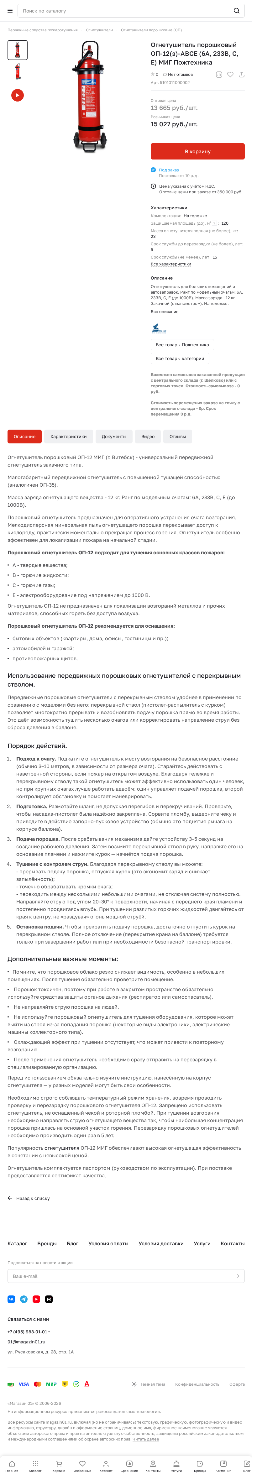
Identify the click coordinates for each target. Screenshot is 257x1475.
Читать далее (146, 1438)
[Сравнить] (219, 74)
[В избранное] (230, 74)
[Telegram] (24, 1299)
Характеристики (68, 436)
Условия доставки (161, 1243)
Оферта (237, 1384)
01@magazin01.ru (26, 1341)
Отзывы (178, 436)
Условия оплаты (108, 1243)
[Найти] (236, 10)
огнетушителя (62, 1148)
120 (225, 223)
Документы (114, 436)
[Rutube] (49, 1299)
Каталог (17, 1243)
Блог (72, 1243)
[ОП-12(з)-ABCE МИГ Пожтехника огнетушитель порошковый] (87, 97)
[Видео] (17, 95)
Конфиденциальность (197, 1384)
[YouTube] (36, 1299)
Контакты (233, 1243)
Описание (24, 436)
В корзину (198, 151)
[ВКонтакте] (11, 1299)
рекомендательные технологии (128, 1411)
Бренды (47, 1243)
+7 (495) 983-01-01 (27, 1331)
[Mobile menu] (10, 11)
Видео (148, 436)
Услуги (202, 1243)
